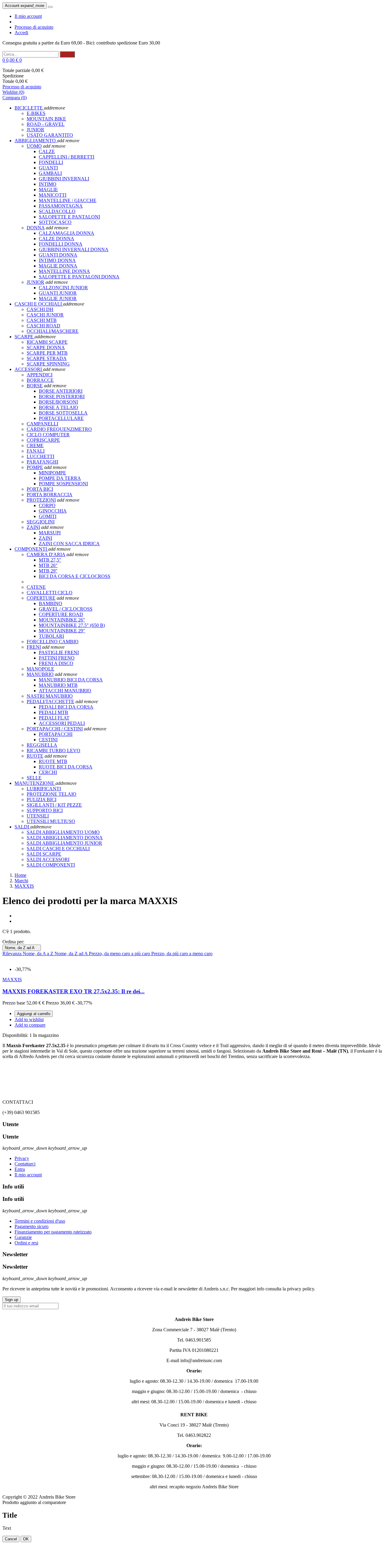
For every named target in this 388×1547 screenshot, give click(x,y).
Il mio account (28, 16)
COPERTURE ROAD (61, 614)
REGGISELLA (42, 745)
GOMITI (47, 516)
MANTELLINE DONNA (64, 271)
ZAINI (33, 527)
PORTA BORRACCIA (49, 494)
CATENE (36, 587)
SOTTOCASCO (55, 222)
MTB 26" (48, 565)
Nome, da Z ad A (21, 948)
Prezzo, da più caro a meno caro (181, 953)
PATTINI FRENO (57, 657)
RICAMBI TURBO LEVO (53, 750)
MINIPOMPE (52, 472)
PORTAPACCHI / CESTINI (55, 728)
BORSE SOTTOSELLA (63, 412)
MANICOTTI (52, 195)
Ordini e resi (26, 1242)
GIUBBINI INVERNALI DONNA (74, 249)
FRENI (34, 647)
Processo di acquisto (34, 27)
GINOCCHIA (53, 510)
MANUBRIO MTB (58, 685)
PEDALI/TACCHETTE (50, 701)
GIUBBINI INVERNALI (64, 178)
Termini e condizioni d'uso (40, 1221)
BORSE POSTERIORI (62, 396)
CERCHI (48, 772)
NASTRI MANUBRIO (50, 696)
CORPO (47, 505)
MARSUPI (50, 532)
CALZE (47, 151)
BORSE (35, 385)
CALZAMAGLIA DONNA (66, 233)
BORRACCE (40, 380)
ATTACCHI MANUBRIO (65, 690)
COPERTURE (41, 598)
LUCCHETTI (40, 456)
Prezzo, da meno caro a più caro (120, 953)
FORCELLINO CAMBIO (53, 641)
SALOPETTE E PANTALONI (69, 216)
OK (26, 1539)
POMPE (35, 467)
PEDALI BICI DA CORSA (66, 707)
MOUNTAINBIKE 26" (62, 619)
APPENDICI (39, 374)
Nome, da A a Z (39, 953)
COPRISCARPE (43, 440)
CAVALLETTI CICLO (49, 592)
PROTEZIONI (41, 500)
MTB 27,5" (50, 559)
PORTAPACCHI (55, 734)
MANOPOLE (40, 668)
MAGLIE (48, 189)
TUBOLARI (51, 636)
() (13, 92)
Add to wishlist (29, 1019)
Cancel (11, 1539)
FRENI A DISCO (56, 663)
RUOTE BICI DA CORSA (65, 766)
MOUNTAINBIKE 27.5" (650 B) (72, 625)
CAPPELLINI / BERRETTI (66, 156)
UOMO (34, 146)
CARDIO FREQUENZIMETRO (59, 429)
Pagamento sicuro (31, 1226)
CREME (35, 445)
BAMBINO (50, 603)
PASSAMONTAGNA (61, 205)
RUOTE (35, 756)
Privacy (22, 1158)
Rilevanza (12, 953)
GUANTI (48, 167)
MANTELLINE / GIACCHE (67, 200)
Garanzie (23, 1237)
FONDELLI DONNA (60, 244)
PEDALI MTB (53, 712)
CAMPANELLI (42, 423)
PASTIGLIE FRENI (59, 652)
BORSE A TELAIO (58, 407)
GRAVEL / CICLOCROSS (65, 608)
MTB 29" (48, 570)
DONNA (36, 227)
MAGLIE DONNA (58, 265)
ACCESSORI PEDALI (62, 723)
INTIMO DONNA (57, 260)
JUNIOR (35, 282)
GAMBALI (50, 173)
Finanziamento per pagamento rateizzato (53, 1231)
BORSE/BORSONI (58, 402)
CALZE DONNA (56, 238)
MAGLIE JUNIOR (58, 298)
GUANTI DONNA (58, 254)
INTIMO (47, 184)
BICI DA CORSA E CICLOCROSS (74, 576)
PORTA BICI (40, 489)
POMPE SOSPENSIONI (63, 483)
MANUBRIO (40, 674)
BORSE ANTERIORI (60, 391)
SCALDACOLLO (57, 211)
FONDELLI (51, 162)
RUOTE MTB (53, 761)
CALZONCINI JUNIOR (63, 287)
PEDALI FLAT (54, 717)
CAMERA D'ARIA (46, 554)
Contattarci (25, 1163)
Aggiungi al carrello (33, 1013)
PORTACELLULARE (61, 418)
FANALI (36, 451)
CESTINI (48, 739)
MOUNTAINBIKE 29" (62, 630)
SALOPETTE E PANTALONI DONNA (79, 276)
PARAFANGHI (42, 461)
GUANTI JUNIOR (58, 293)
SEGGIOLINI (41, 521)
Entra (20, 1169)
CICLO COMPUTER (48, 434)
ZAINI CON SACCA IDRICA (69, 543)
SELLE (34, 777)
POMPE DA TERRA (60, 478)
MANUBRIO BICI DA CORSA (71, 679)
